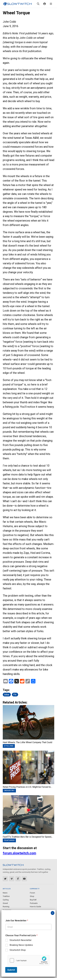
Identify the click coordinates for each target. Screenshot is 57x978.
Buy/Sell (33, 900)
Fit (15, 694)
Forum (32, 893)
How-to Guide (35, 906)
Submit (11, 969)
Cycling (6, 900)
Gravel (5, 903)
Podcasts (33, 903)
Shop (32, 896)
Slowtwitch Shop (18, 950)
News (5, 893)
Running (6, 906)
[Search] (38, 4)
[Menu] (51, 4)
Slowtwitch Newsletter (21, 940)
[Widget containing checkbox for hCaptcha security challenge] (28, 960)
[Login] (44, 4)
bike (6, 694)
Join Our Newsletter (16, 920)
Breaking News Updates (21, 945)
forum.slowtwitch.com (19, 853)
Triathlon (6, 896)
